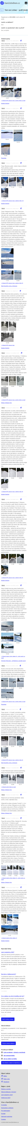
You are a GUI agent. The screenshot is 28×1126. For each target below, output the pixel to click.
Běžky (5, 1076)
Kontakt (3, 1113)
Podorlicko (3, 158)
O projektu (4, 1105)
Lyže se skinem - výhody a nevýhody (14, 1052)
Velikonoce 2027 (5, 1098)
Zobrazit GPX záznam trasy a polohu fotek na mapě (13, 100)
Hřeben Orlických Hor (6, 403)
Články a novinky (6, 1089)
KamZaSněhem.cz (10, 3)
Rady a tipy (7, 1079)
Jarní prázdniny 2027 (7, 952)
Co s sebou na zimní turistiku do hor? (12, 996)
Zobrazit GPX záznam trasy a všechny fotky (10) (12, 200)
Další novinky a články (7, 1019)
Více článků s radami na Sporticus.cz (11, 1062)
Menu (26, 3)
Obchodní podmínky (6, 1116)
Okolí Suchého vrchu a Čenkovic (9, 286)
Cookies (3, 1119)
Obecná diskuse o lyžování (8, 1092)
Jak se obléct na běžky (10, 1059)
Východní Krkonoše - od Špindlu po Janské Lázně (13, 661)
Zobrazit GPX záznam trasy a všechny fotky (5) (12, 283)
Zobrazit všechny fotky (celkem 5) (9, 938)
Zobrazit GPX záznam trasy (7, 345)
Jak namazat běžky (9, 1055)
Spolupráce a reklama (7, 1108)
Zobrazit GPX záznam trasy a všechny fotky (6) (12, 491)
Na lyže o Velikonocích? (8, 974)
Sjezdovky (6, 1082)
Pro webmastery (5, 1111)
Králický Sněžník (5, 103)
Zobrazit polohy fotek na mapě (8, 787)
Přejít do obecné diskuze (8, 1043)
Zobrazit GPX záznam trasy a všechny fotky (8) (12, 760)
